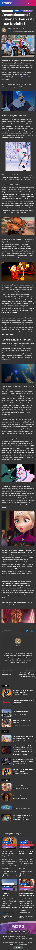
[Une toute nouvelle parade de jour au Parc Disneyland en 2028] (7, 738)
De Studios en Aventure (20, 711)
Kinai (10, 28)
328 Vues (25, 28)
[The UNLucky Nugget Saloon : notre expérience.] (7, 817)
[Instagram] (16, 932)
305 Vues (6, 873)
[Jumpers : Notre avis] (7, 797)
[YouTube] (24, 932)
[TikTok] (28, 932)
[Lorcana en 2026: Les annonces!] (7, 787)
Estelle (17, 740)
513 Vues (6, 915)
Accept (18, 947)
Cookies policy (23, 944)
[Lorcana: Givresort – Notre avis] (7, 807)
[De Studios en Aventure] (7, 713)
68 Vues (23, 873)
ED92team (17, 819)
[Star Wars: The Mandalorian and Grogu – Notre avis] (7, 693)
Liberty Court (7, 10)
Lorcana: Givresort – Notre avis (23, 806)
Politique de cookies (26, 938)
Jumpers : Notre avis (19, 796)
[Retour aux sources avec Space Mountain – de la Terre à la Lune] (7, 761)
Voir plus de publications (18, 648)
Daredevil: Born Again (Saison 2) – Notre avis (26, 853)
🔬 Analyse (27, 10)
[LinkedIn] (20, 932)
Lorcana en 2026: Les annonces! (23, 786)
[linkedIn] (13, 31)
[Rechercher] (28, 3)
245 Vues (23, 915)
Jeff (16, 714)
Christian (17, 694)
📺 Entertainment (9, 845)
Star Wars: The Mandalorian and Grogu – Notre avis (8, 853)
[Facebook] (9, 31)
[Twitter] (11, 31)
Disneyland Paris (27, 77)
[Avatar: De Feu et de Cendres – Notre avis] (7, 723)
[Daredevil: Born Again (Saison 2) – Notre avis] (7, 703)
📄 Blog (17, 10)
